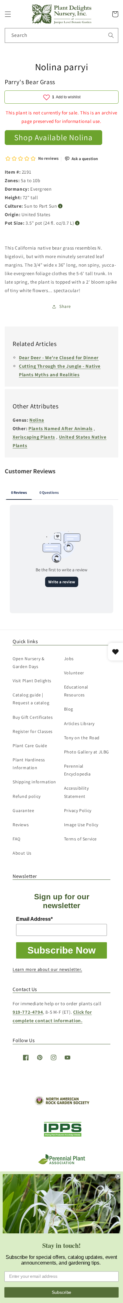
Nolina (36, 420)
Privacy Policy (77, 810)
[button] (8, 14)
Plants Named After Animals (60, 428)
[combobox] (61, 35)
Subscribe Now (61, 950)
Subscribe (61, 1292)
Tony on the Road (82, 738)
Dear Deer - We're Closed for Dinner (59, 357)
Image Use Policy (81, 824)
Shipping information (34, 782)
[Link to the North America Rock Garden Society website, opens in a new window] (61, 1104)
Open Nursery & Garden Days (28, 662)
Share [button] (65, 306)
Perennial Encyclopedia (77, 770)
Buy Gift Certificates (33, 717)
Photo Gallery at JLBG (86, 752)
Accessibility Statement (76, 792)
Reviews (21, 824)
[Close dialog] (118, 1176)
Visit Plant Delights (32, 680)
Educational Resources (76, 691)
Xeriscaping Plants (34, 437)
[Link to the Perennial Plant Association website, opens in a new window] (61, 1163)
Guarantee (23, 810)
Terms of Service (80, 839)
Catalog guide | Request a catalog (31, 699)
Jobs (69, 658)
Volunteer (74, 673)
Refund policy (27, 796)
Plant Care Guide (30, 745)
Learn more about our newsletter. (47, 969)
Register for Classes (33, 731)
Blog (68, 709)
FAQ (16, 839)
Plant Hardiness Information (29, 763)
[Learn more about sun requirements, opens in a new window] (60, 206)
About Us (22, 853)
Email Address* (34, 919)
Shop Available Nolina (53, 137)
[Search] (111, 35)
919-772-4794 (28, 1012)
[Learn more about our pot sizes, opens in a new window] (77, 223)
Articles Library (79, 723)
